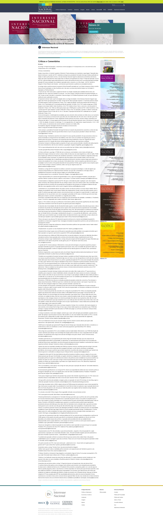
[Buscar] (124, 5)
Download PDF (93, 31)
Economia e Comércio (87, 494)
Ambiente (76, 9)
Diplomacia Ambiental (119, 9)
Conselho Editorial (118, 502)
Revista (99, 9)
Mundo (87, 9)
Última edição (103, 492)
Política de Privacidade (119, 494)
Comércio (70, 9)
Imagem (82, 9)
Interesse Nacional (50, 47)
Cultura (93, 9)
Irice (115, 505)
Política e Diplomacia (61, 9)
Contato (116, 492)
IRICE (104, 9)
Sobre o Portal (117, 499)
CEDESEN (110, 9)
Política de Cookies (118, 497)
